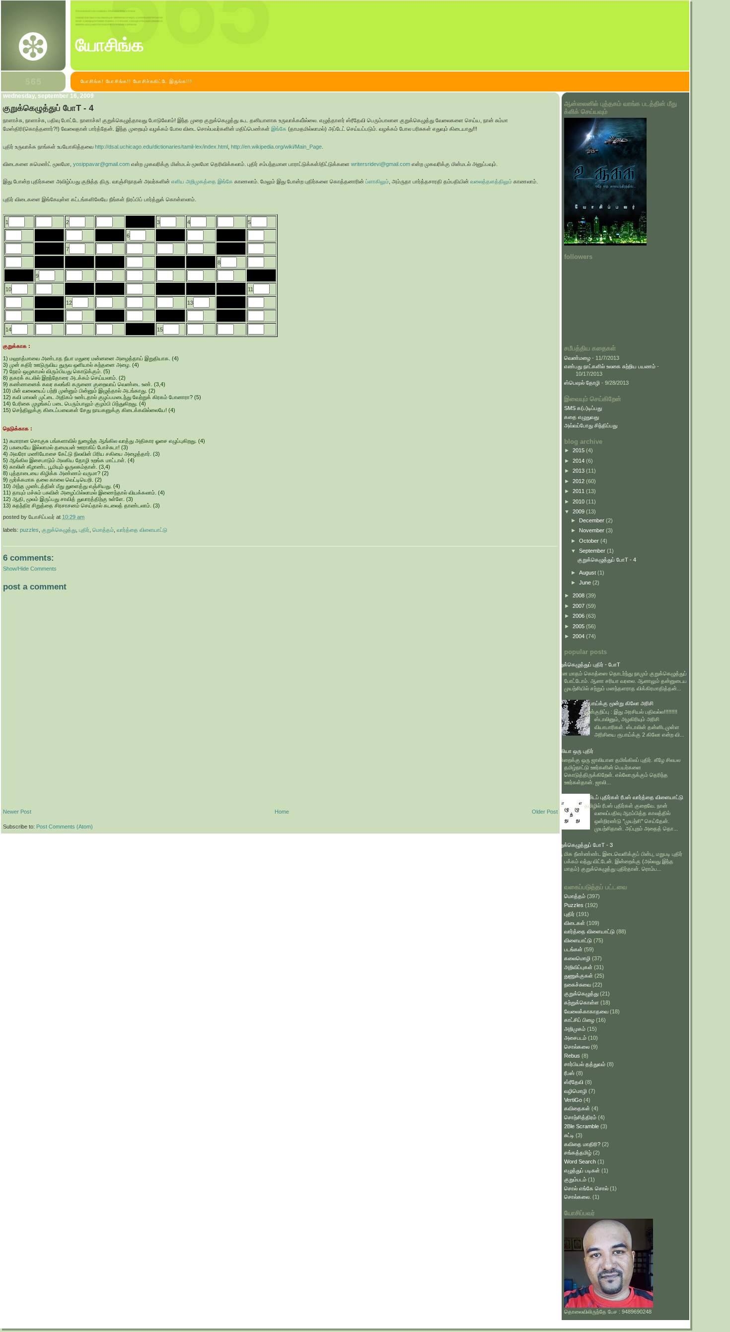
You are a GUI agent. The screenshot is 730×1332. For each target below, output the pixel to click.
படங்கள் (573, 949)
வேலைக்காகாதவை (586, 1011)
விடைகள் (574, 923)
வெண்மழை (577, 358)
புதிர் (84, 530)
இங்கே (279, 129)
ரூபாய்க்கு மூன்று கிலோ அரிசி (619, 703)
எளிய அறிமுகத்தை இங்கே (202, 181)
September (593, 551)
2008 (579, 595)
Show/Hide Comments (30, 569)
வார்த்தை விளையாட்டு (142, 530)
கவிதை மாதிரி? (582, 1144)
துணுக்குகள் (578, 976)
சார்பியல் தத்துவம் (584, 1064)
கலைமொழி (577, 958)
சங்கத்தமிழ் (577, 1153)
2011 (579, 491)
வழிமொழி (575, 1091)
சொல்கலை (576, 1047)
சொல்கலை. (577, 1197)
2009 (579, 511)
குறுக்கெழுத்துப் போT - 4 (48, 108)
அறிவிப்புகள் (578, 967)
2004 (579, 636)
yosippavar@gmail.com (101, 164)
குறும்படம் (575, 1179)
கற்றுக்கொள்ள (581, 1002)
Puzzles (29, 530)
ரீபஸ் (569, 1073)
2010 (579, 501)
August (588, 573)
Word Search (580, 1162)
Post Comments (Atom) (64, 827)
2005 (579, 626)
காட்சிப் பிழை (579, 1020)
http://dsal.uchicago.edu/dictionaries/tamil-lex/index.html (161, 147)
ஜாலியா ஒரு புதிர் (573, 751)
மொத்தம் (103, 530)
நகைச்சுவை (577, 985)
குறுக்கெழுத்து (59, 530)
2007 (579, 606)
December (592, 520)
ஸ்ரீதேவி (574, 1082)
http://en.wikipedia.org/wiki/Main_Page (276, 147)
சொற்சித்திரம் (580, 1117)
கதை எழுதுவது (581, 417)
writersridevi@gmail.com (380, 164)
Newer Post (17, 812)
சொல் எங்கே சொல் (586, 1188)
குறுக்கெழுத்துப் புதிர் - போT (587, 664)
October (589, 541)
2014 (579, 461)
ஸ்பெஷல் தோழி (582, 383)
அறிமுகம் (574, 1029)
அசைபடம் (575, 1038)
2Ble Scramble (581, 1126)
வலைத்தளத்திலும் (491, 181)
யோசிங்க (109, 45)
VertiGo (573, 1100)
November (592, 530)
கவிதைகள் (577, 1108)
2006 (579, 616)
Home (282, 812)
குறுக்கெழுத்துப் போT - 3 (583, 845)
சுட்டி (569, 1135)
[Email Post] (86, 517)
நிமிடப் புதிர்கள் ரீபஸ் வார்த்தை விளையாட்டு (633, 797)
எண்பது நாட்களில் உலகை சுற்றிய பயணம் (610, 366)
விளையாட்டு (578, 940)
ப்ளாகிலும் (377, 181)
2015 (579, 450)
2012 (579, 481)
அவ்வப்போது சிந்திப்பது (590, 425)
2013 (579, 471)
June (585, 582)
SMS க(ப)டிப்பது (583, 408)
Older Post (545, 812)
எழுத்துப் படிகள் (582, 1170)
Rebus (572, 1056)
